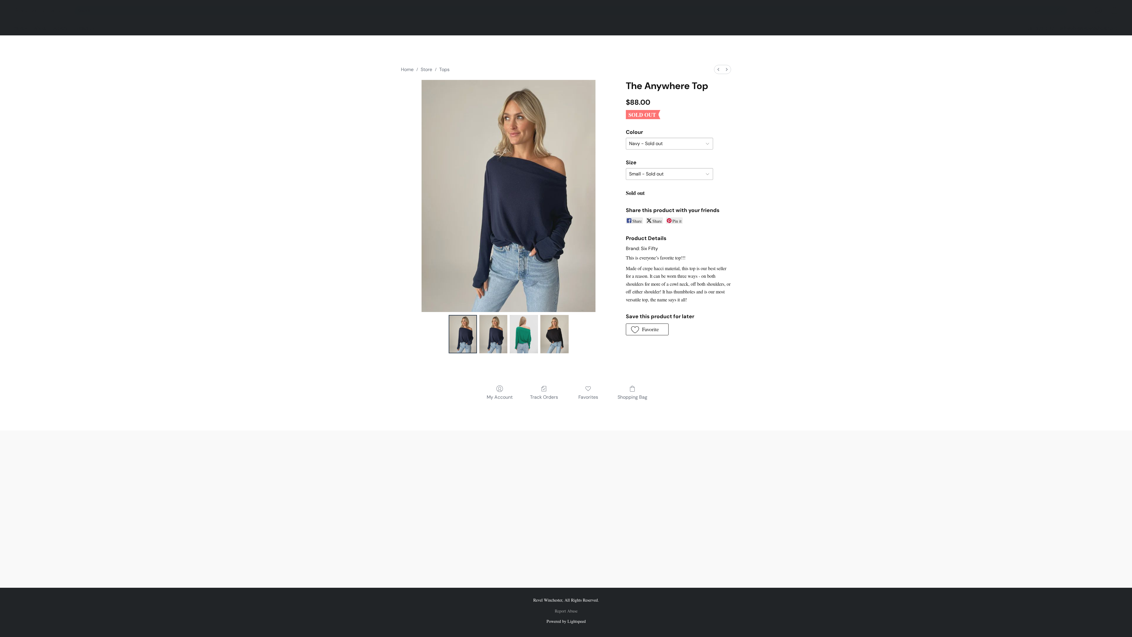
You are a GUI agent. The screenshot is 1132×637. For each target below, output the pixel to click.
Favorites (588, 397)
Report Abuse (566, 611)
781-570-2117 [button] (1040, 28)
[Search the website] (1060, 10)
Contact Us (83, 28)
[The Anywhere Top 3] (554, 334)
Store (19, 28)
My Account (500, 397)
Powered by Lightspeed (566, 621)
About (40, 28)
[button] (38, 10)
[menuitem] (718, 69)
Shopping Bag (632, 397)
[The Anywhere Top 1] (493, 334)
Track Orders (544, 397)
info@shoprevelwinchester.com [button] (1089, 28)
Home (407, 69)
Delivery (60, 28)
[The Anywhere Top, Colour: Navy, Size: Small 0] (463, 334)
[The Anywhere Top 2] (524, 334)
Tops (444, 69)
